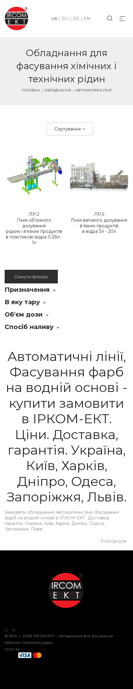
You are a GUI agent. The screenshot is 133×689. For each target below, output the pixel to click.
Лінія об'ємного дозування (34, 228)
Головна (31, 90)
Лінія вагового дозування (99, 222)
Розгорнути (114, 541)
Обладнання (58, 90)
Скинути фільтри (31, 276)
